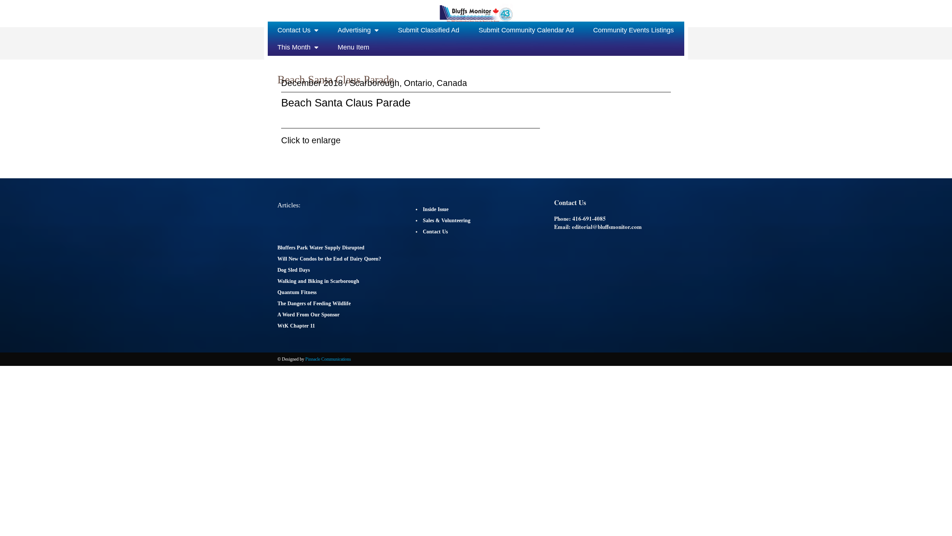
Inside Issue (435, 209)
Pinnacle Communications (328, 359)
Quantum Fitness (296, 292)
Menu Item (353, 47)
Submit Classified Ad (428, 30)
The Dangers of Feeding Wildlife (314, 303)
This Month (294, 47)
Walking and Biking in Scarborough (318, 281)
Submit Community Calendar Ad (526, 30)
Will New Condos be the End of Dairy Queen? (329, 259)
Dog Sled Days (293, 270)
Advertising (354, 30)
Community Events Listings (633, 30)
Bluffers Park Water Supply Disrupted (320, 248)
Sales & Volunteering (446, 220)
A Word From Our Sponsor (308, 315)
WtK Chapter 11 (296, 326)
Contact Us (294, 30)
